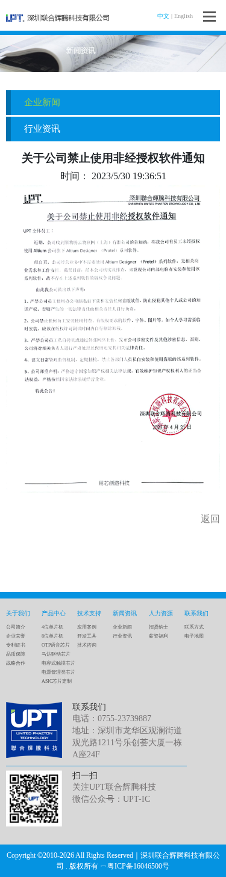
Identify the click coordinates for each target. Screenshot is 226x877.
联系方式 (194, 627)
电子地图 (194, 636)
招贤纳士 (158, 627)
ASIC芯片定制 (57, 681)
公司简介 (15, 627)
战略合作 (15, 663)
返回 (210, 519)
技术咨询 (86, 645)
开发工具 (86, 636)
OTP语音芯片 (56, 645)
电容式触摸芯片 (58, 663)
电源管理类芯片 (58, 672)
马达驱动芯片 (56, 654)
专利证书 (15, 645)
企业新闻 (42, 102)
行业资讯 (42, 129)
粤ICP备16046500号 (138, 866)
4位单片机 (52, 627)
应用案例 (86, 627)
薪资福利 (158, 636)
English (183, 16)
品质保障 (15, 654)
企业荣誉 (15, 636)
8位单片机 (52, 636)
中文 (163, 16)
